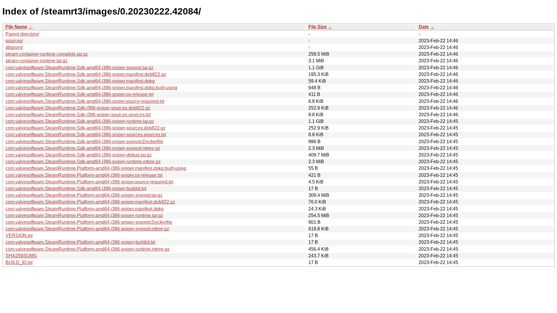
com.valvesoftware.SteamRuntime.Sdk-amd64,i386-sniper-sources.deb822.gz (86, 127)
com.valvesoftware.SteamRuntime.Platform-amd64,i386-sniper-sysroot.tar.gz (84, 195)
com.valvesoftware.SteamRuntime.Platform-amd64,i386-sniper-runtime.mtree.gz (88, 249)
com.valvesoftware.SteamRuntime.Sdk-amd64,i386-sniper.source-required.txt (85, 101)
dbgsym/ (14, 47)
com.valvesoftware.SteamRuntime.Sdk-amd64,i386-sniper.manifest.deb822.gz (86, 74)
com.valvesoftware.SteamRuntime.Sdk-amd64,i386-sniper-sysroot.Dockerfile (84, 141)
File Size (317, 26)
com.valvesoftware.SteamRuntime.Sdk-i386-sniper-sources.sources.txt (78, 114)
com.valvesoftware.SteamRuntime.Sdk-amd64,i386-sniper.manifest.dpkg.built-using (91, 87)
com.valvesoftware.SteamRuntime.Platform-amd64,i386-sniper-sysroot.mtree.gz (87, 228)
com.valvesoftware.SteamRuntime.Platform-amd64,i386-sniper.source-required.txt (89, 181)
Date (424, 26)
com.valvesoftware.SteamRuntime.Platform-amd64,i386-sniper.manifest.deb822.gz (90, 201)
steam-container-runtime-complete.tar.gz (47, 54)
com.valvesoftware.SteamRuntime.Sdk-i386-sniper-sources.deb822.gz (78, 107)
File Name (16, 26)
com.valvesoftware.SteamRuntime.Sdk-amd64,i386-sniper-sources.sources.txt (86, 134)
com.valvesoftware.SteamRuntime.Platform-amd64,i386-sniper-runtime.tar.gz (84, 215)
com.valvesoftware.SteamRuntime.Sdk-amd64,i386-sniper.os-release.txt (79, 94)
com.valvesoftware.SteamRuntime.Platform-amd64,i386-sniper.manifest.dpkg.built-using (96, 168)
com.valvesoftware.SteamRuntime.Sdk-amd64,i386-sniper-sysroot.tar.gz (79, 67)
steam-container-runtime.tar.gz (37, 60)
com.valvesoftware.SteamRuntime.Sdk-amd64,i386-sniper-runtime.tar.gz (80, 121)
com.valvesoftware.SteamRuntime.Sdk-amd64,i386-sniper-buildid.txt (76, 188)
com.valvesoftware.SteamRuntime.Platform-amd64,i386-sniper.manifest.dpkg (85, 208)
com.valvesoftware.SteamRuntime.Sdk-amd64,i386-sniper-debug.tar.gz (79, 154)
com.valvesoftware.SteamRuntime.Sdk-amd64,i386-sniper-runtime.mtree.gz (83, 161)
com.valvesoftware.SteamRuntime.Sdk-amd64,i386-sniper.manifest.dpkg (80, 81)
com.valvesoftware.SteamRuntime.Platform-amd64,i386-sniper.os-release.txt (84, 175)
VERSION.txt (19, 235)
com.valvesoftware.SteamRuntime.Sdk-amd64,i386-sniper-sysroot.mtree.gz (83, 148)
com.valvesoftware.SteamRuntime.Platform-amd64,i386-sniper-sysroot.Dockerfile (89, 222)
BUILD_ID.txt (19, 262)
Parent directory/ (22, 34)
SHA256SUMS (21, 255)
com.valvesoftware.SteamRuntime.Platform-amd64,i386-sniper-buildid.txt (80, 242)
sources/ (14, 40)
